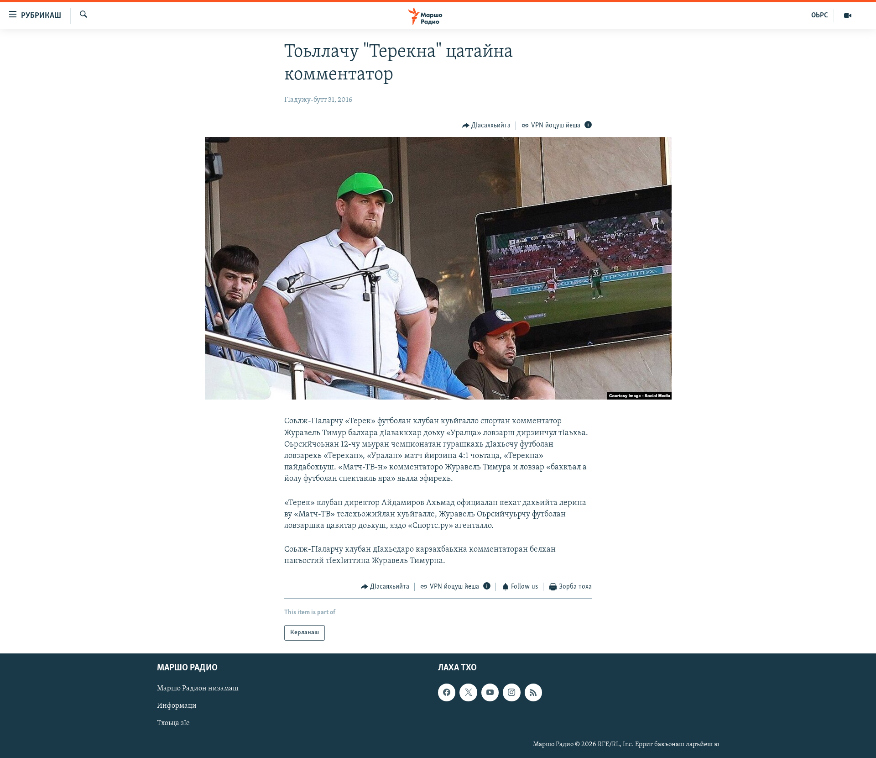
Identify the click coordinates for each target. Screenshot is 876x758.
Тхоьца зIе (173, 723)
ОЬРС (819, 15)
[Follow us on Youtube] (490, 692)
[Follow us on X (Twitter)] (468, 692)
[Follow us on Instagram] (511, 692)
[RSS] (533, 692)
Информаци (177, 706)
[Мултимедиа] (847, 15)
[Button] (486, 126)
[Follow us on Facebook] (446, 692)
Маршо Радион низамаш (198, 688)
